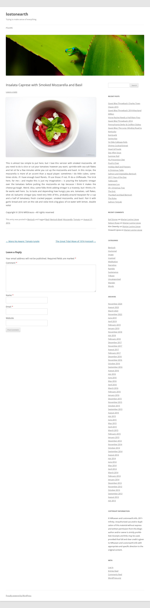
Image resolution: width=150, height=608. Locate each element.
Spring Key (112, 138)
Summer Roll (113, 156)
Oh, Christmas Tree (116, 187)
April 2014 (112, 469)
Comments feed (115, 574)
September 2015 (115, 409)
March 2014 (113, 472)
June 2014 (112, 462)
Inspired (111, 258)
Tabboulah (112, 180)
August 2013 (113, 497)
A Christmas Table (116, 170)
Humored (112, 251)
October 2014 (114, 448)
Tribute (111, 275)
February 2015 (114, 434)
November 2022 (115, 314)
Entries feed (113, 571)
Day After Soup (114, 152)
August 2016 (113, 370)
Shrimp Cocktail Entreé (118, 145)
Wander (111, 282)
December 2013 (115, 483)
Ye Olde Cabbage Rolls (117, 142)
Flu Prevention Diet (116, 159)
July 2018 (112, 335)
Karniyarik (112, 135)
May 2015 (112, 423)
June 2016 (112, 377)
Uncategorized (114, 279)
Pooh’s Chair (113, 163)
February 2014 (114, 476)
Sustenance (113, 272)
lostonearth (17, 14)
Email (9, 306)
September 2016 (115, 367)
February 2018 (114, 339)
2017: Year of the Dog (117, 177)
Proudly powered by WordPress (18, 595)
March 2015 (113, 430)
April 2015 (112, 426)
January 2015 (113, 437)
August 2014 (113, 455)
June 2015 (112, 419)
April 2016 (112, 384)
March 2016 (113, 388)
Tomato (76, 219)
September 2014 (115, 451)
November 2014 (115, 444)
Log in (110, 567)
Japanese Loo (114, 184)
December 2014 (115, 441)
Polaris (9, 28)
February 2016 (114, 391)
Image (111, 254)
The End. (112, 191)
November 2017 (115, 346)
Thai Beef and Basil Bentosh (120, 194)
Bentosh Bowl (56, 219)
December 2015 (115, 398)
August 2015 (113, 412)
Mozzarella (68, 219)
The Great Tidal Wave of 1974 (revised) (76, 241)
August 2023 (113, 307)
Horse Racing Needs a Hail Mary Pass (124, 117)
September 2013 (115, 493)
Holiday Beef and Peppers (119, 166)
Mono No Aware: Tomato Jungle (22, 241)
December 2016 (115, 356)
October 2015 (114, 405)
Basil (47, 219)
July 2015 (112, 416)
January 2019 (113, 328)
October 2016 (114, 363)
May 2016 (112, 381)
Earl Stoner (113, 219)
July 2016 (112, 374)
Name (9, 295)
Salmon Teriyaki (115, 202)
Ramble (111, 268)
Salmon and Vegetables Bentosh (122, 173)
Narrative (112, 265)
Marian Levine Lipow (130, 219)
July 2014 (112, 458)
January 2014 (113, 479)
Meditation (113, 261)
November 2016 (115, 360)
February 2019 (114, 325)
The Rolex (112, 198)
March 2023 (113, 310)
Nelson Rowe (114, 223)
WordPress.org (114, 578)
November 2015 (115, 402)
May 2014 (112, 465)
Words (111, 286)
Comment (11, 262)
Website (10, 318)
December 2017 (115, 342)
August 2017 (113, 349)
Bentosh (31, 219)
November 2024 (115, 303)
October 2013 (114, 490)
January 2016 (113, 395)
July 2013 (112, 500)
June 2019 (112, 318)
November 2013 (115, 486)
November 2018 (115, 332)
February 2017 (114, 353)
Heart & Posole (114, 149)
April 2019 (112, 321)
